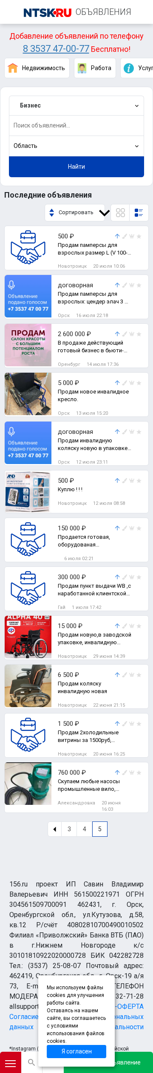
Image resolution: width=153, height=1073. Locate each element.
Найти (76, 166)
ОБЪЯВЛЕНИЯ (103, 12)
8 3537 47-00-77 (56, 48)
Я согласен (77, 1051)
